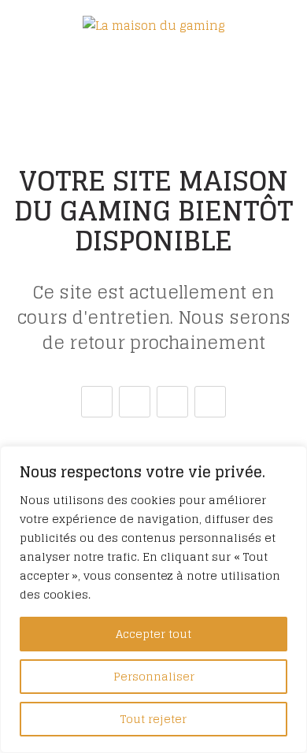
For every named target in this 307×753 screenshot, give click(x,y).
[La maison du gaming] (154, 25)
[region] (153, 599)
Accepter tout (153, 634)
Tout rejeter (153, 719)
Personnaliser (153, 676)
